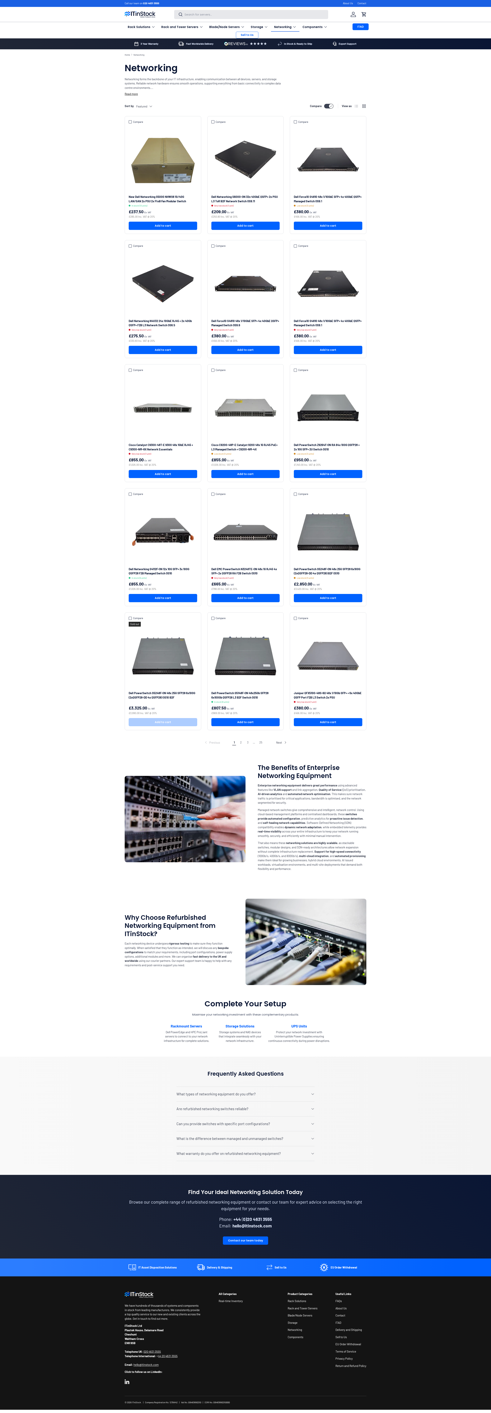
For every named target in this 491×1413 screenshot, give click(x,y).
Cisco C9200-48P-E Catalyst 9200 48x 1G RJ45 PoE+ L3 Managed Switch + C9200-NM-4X (244, 447)
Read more (131, 94)
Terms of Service (345, 1351)
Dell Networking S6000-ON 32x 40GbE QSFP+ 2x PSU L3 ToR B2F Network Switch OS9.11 (244, 199)
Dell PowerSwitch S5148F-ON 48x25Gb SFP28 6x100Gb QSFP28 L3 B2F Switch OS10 (240, 695)
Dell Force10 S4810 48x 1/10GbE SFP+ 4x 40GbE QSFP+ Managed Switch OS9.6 (245, 323)
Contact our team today (245, 1240)
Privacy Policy (344, 1358)
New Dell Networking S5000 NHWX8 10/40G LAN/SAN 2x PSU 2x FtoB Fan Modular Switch (157, 199)
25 (260, 742)
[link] (212, 742)
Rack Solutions (139, 27)
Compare (316, 106)
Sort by (129, 106)
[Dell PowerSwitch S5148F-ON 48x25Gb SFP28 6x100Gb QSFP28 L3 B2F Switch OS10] (245, 656)
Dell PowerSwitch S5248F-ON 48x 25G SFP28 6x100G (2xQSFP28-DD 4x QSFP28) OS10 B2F (162, 695)
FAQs (338, 1301)
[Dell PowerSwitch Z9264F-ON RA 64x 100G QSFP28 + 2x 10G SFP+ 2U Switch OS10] (328, 408)
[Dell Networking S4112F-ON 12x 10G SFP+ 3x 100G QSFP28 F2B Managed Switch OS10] (163, 532)
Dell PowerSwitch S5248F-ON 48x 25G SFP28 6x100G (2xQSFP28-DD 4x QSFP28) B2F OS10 (327, 571)
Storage (257, 27)
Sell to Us (247, 35)
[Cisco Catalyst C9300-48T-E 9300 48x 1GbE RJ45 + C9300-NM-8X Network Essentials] (163, 408)
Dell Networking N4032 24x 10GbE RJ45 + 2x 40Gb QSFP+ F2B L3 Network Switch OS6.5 (160, 323)
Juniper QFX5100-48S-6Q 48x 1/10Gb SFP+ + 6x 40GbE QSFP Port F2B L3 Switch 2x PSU (328, 695)
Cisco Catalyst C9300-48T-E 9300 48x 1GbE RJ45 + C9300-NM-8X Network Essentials (161, 447)
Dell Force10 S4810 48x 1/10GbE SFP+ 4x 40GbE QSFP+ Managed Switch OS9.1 (328, 199)
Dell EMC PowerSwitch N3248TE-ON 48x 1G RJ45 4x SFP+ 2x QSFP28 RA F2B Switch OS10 (244, 571)
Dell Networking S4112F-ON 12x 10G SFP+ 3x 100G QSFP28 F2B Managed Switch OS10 (159, 571)
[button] (364, 14)
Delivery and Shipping (348, 1329)
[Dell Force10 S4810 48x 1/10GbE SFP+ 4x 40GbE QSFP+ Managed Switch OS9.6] (245, 283)
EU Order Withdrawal (348, 1344)
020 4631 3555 (151, 3)
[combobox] (251, 14)
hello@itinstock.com (146, 1364)
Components (312, 27)
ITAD (360, 27)
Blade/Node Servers (224, 27)
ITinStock (136, 1402)
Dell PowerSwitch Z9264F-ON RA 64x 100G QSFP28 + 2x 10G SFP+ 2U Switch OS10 (327, 447)
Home (127, 55)
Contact (362, 3)
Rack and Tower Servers (179, 27)
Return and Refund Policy (350, 1366)
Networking (283, 27)
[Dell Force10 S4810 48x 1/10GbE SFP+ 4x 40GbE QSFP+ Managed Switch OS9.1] (328, 159)
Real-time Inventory (231, 1301)
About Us (348, 3)
